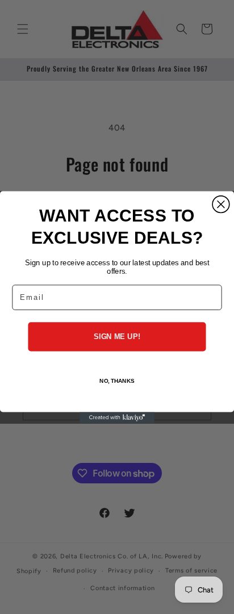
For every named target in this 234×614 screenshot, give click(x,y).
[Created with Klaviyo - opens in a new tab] (117, 417)
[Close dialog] (220, 204)
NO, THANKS (117, 380)
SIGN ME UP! (117, 336)
